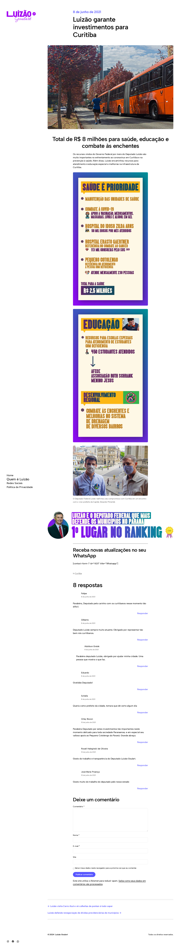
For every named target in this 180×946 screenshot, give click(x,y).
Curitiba (78, 573)
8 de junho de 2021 (88, 597)
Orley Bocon (87, 719)
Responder (142, 613)
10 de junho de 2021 (88, 722)
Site (74, 857)
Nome (76, 835)
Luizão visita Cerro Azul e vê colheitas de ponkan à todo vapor (81, 906)
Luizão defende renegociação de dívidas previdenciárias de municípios (83, 912)
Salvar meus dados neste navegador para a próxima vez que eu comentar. (106, 868)
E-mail (76, 846)
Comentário (78, 806)
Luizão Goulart (61, 934)
